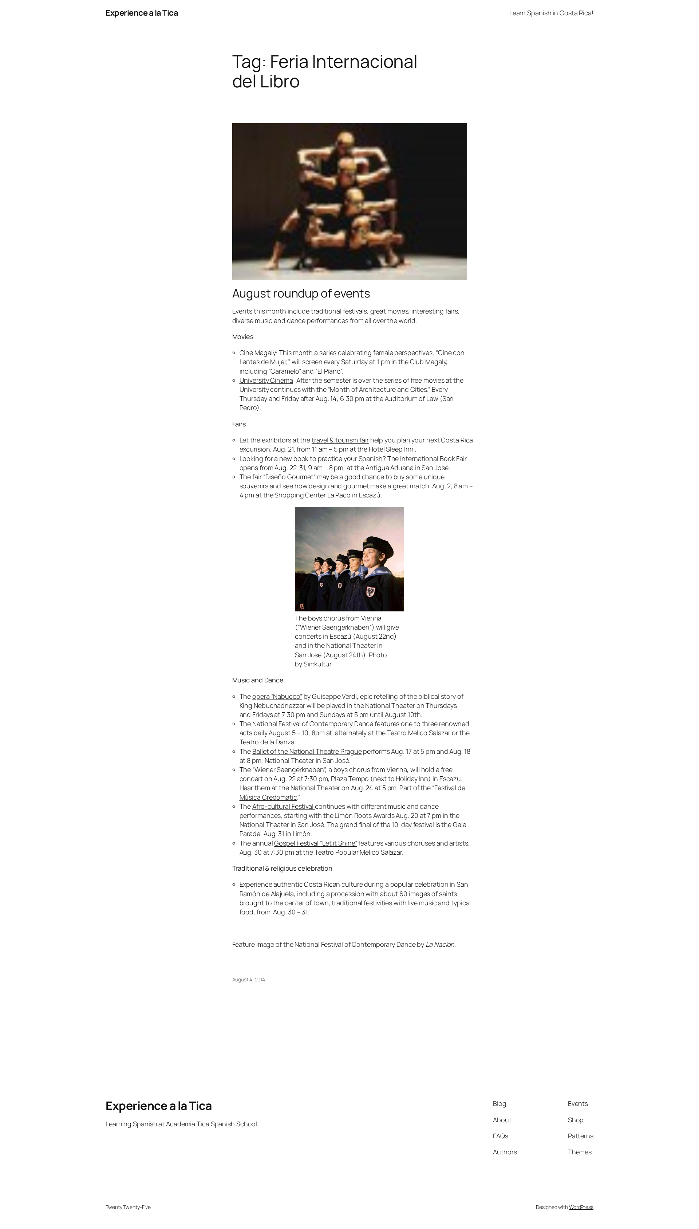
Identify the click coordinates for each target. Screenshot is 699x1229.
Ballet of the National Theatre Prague (307, 751)
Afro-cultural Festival (283, 806)
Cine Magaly (258, 352)
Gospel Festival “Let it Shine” (315, 843)
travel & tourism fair (340, 440)
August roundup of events (301, 293)
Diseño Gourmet (289, 476)
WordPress (581, 1207)
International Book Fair (433, 458)
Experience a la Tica (142, 12)
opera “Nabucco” (277, 696)
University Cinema (266, 380)
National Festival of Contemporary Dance (312, 723)
